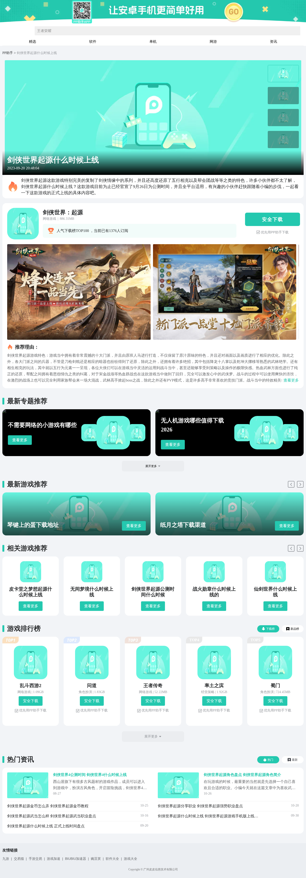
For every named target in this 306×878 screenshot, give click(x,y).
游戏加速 (53, 859)
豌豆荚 (96, 859)
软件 (92, 41)
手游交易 (35, 859)
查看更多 (19, 440)
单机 (153, 41)
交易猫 (19, 859)
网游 (213, 41)
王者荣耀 (44, 31)
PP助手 (7, 53)
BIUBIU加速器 (75, 859)
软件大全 (112, 859)
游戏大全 (130, 859)
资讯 (273, 41)
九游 (5, 859)
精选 (32, 41)
